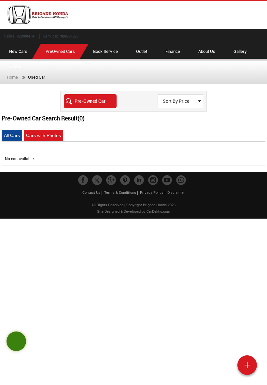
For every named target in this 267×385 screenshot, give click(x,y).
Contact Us (91, 192)
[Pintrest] (125, 180)
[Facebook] (83, 180)
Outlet (141, 51)
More (19, 66)
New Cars (18, 51)
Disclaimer (176, 192)
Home (12, 77)
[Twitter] (97, 180)
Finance (172, 51)
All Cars (12, 135)
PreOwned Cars (60, 51)
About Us (206, 51)
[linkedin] (139, 180)
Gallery (240, 51)
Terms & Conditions (120, 192)
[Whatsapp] (181, 180)
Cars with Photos (43, 135)
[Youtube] (167, 180)
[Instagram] (153, 180)
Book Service (105, 51)
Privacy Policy (151, 192)
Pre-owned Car (90, 101)
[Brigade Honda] (137, 14)
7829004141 (26, 36)
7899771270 (68, 36)
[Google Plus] (111, 180)
